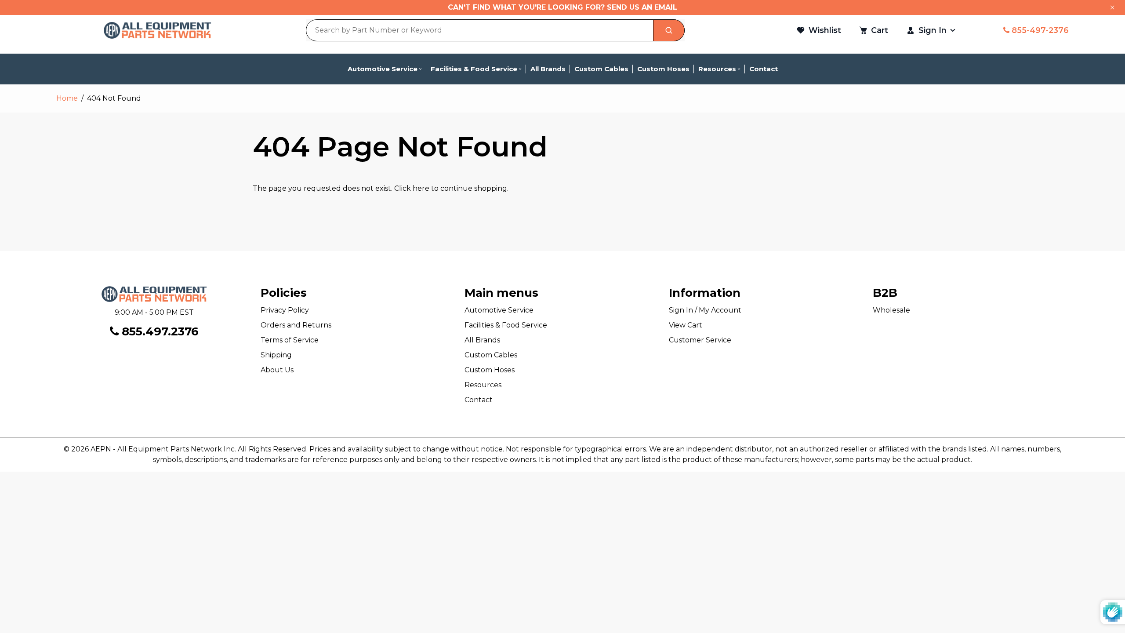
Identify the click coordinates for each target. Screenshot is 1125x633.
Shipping (276, 355)
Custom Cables (491, 355)
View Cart (685, 325)
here (421, 188)
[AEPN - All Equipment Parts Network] (157, 30)
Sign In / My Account (705, 310)
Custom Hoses (490, 370)
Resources (483, 385)
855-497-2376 (1039, 30)
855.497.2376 (159, 331)
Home (67, 98)
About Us (277, 370)
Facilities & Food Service (506, 325)
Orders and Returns (296, 325)
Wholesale (891, 310)
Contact (479, 400)
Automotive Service (499, 310)
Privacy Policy (285, 310)
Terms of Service (290, 340)
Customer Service (700, 340)
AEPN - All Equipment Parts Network (156, 449)
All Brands (482, 340)
